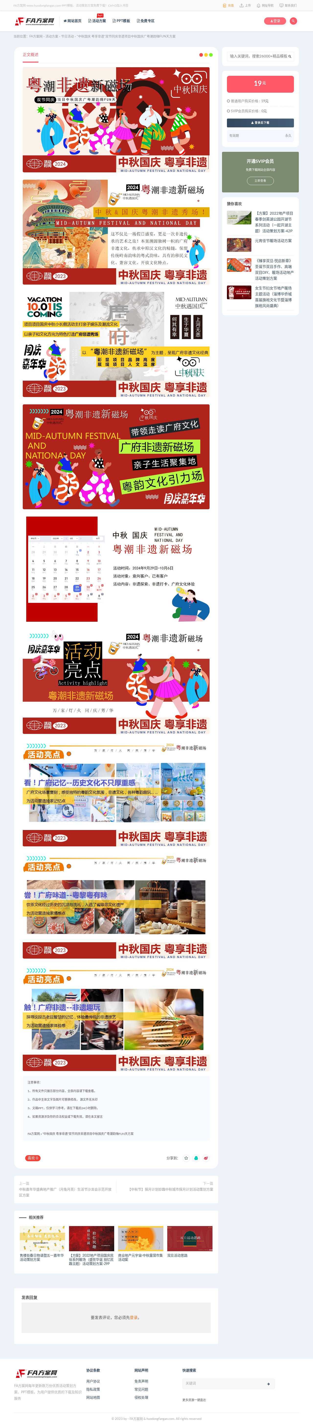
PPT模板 (123, 21)
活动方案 (98, 18)
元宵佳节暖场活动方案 (273, 241)
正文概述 (30, 55)
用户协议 (93, 1381)
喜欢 (33, 1158)
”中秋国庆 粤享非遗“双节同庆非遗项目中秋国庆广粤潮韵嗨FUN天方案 (88, 1133)
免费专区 (147, 21)
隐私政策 (93, 1389)
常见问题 (141, 1389)
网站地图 (93, 1397)
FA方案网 (34, 1133)
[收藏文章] (186, 1158)
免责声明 (141, 1381)
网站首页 (74, 21)
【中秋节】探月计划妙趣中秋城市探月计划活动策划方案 (170, 1189)
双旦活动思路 (177, 1255)
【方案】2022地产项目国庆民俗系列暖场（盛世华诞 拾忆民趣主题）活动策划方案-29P (91, 1260)
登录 (134, 1318)
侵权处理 (141, 1397)
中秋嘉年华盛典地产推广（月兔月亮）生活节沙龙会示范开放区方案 (65, 1192)
